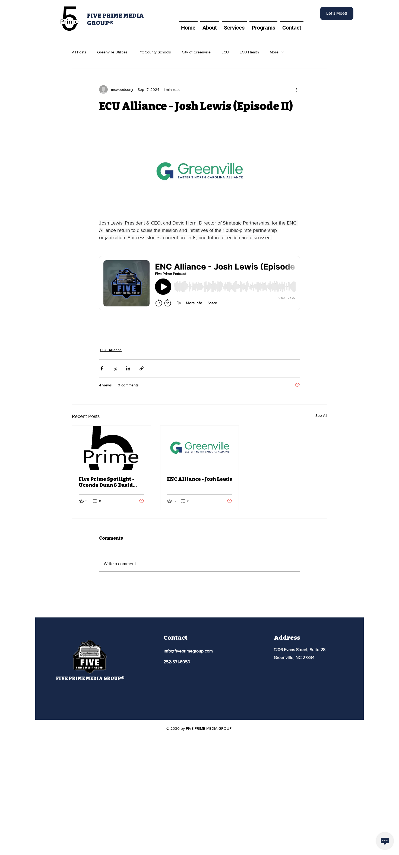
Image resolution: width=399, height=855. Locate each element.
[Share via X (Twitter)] (115, 368)
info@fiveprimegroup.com (188, 651)
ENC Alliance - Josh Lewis (199, 479)
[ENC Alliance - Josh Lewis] (199, 448)
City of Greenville (196, 52)
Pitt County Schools (154, 52)
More (274, 52)
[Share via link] (141, 368)
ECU (225, 52)
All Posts (79, 52)
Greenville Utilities (112, 52)
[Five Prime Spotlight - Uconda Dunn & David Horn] (111, 448)
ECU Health (249, 52)
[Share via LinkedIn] (128, 368)
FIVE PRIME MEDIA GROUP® (90, 678)
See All (321, 415)
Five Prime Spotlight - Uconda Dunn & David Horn (106, 482)
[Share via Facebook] (101, 368)
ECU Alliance (111, 350)
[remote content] (199, 283)
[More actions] (296, 89)
